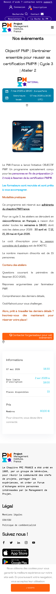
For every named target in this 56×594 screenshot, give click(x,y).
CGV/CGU (6, 519)
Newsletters (15, 19)
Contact (36, 14)
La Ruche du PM (39, 19)
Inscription (40, 7)
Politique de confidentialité (19, 525)
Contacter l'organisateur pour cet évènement (32, 336)
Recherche (18, 14)
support (48, 1)
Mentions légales (12, 514)
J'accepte (30, 588)
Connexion (19, 7)
